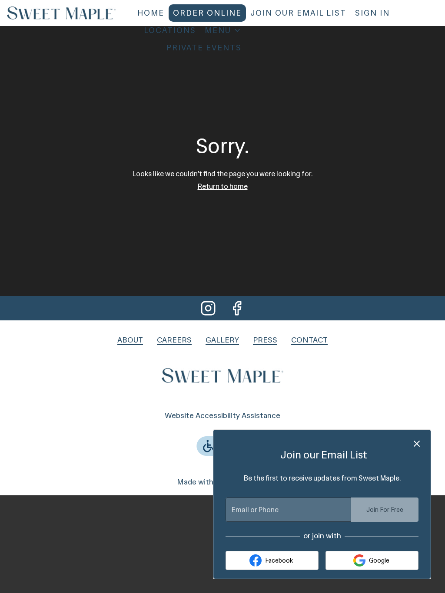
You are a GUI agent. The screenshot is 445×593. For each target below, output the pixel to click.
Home (150, 13)
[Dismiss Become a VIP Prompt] (416, 443)
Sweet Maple (222, 375)
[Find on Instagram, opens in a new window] (208, 308)
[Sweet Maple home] (61, 13)
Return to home (223, 186)
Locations (170, 30)
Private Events (204, 48)
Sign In (372, 13)
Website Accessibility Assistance (222, 415)
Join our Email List (298, 13)
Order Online (207, 13)
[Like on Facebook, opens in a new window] (237, 308)
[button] (223, 30)
